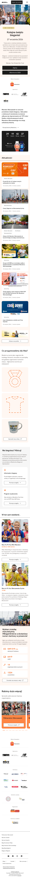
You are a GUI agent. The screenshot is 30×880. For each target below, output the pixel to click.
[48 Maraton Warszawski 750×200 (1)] (15, 337)
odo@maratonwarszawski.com (9, 868)
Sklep (4, 861)
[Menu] (27, 2)
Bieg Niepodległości (6, 848)
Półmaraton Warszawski (7, 835)
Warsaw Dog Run (6, 840)
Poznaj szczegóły (14, 482)
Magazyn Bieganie (6, 850)
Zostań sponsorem (7, 863)
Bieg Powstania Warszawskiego (9, 845)
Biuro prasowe (23, 861)
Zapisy (15, 68)
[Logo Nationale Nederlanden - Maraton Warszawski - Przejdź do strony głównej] (5, 2)
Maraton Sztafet (5, 837)
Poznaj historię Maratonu (9, 127)
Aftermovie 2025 (15, 72)
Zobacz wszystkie (14, 341)
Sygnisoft (19, 875)
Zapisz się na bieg (17, 2)
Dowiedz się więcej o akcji (14, 680)
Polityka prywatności (15, 871)
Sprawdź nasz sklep (14, 439)
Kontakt (12, 861)
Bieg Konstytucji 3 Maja (7, 842)
